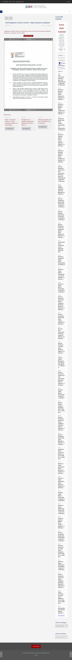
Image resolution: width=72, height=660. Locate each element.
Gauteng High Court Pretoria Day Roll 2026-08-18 (61, 610)
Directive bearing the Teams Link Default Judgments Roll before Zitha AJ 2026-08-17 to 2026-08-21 (61, 423)
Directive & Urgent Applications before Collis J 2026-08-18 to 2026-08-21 (61, 509)
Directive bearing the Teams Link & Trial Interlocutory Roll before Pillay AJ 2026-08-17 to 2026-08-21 (61, 378)
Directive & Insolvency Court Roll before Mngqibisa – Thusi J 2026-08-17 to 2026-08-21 (61, 551)
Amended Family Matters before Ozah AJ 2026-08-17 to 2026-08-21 (61, 496)
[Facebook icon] (67, 1)
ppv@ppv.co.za (20, 1)
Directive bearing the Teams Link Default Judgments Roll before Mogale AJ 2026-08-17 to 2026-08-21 (61, 303)
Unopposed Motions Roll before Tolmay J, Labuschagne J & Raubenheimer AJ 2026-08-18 (61, 124)
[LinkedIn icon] (68, 1)
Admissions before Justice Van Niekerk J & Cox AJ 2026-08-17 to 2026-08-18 (61, 454)
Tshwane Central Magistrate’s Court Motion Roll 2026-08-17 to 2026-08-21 (61, 362)
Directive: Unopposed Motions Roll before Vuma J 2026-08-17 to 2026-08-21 (61, 202)
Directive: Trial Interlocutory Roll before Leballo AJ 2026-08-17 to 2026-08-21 (61, 333)
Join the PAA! (36, 646)
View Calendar (61, 615)
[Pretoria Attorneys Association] (36, 6)
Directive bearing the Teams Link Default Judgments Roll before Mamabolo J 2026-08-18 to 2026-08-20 (61, 581)
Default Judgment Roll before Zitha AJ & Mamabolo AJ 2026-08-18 (61, 190)
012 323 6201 (12, 1)
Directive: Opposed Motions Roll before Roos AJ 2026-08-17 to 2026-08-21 (61, 215)
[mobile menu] (1, 12)
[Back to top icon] (66, 658)
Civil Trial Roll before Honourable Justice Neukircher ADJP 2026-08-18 (61, 246)
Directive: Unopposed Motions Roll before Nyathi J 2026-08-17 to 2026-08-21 (61, 536)
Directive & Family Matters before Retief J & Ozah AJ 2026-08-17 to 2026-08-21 (61, 274)
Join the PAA (5, 1)
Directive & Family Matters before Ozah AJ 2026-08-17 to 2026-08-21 (61, 288)
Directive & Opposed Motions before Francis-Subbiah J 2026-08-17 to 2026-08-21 (61, 140)
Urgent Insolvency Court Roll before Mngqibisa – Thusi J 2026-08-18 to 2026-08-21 (61, 597)
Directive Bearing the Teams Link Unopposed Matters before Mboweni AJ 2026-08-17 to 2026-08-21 (61, 231)
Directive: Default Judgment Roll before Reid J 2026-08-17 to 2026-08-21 (61, 407)
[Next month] (64, 49)
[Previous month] (59, 49)
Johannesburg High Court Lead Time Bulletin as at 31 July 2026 (44, 121)
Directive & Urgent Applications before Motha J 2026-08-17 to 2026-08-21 (61, 565)
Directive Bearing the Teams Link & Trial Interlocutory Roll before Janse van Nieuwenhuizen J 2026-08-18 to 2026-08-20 (61, 174)
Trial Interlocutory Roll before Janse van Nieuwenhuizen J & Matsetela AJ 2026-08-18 (61, 80)
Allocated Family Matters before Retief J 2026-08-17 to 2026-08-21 (61, 394)
